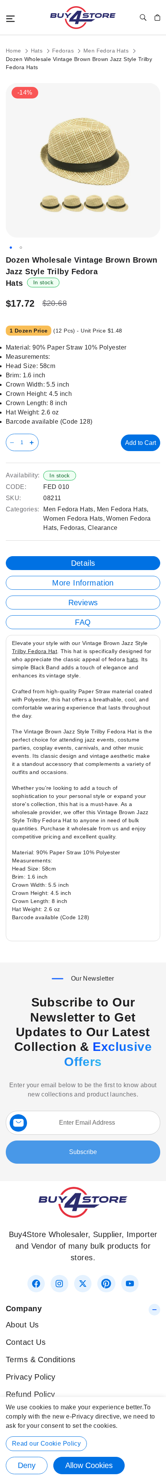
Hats (37, 51)
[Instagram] (59, 1283)
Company (24, 1308)
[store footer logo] (83, 1215)
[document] (83, 1438)
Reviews (83, 602)
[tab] (83, 563)
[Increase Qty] (33, 442)
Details (83, 563)
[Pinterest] (106, 1283)
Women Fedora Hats (73, 518)
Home (14, 51)
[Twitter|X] (82, 1283)
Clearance (103, 527)
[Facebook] (36, 1283)
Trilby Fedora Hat (34, 651)
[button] (11, 248)
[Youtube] (130, 1283)
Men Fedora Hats (106, 51)
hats (132, 659)
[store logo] (83, 17)
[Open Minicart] (157, 17)
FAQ (83, 622)
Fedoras (63, 51)
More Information (83, 583)
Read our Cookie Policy (46, 1443)
